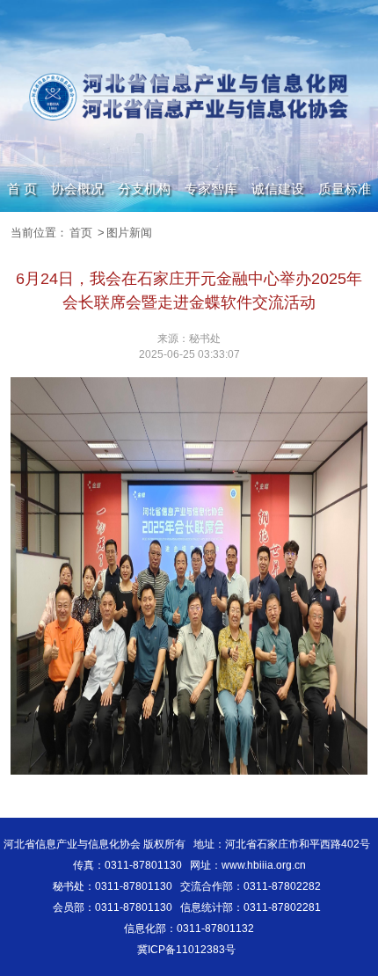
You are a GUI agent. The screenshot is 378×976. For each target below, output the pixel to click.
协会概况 (77, 188)
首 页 (22, 188)
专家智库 (211, 188)
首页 (80, 232)
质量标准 (344, 188)
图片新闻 (129, 232)
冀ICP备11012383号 (186, 949)
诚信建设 (277, 188)
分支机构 (144, 188)
